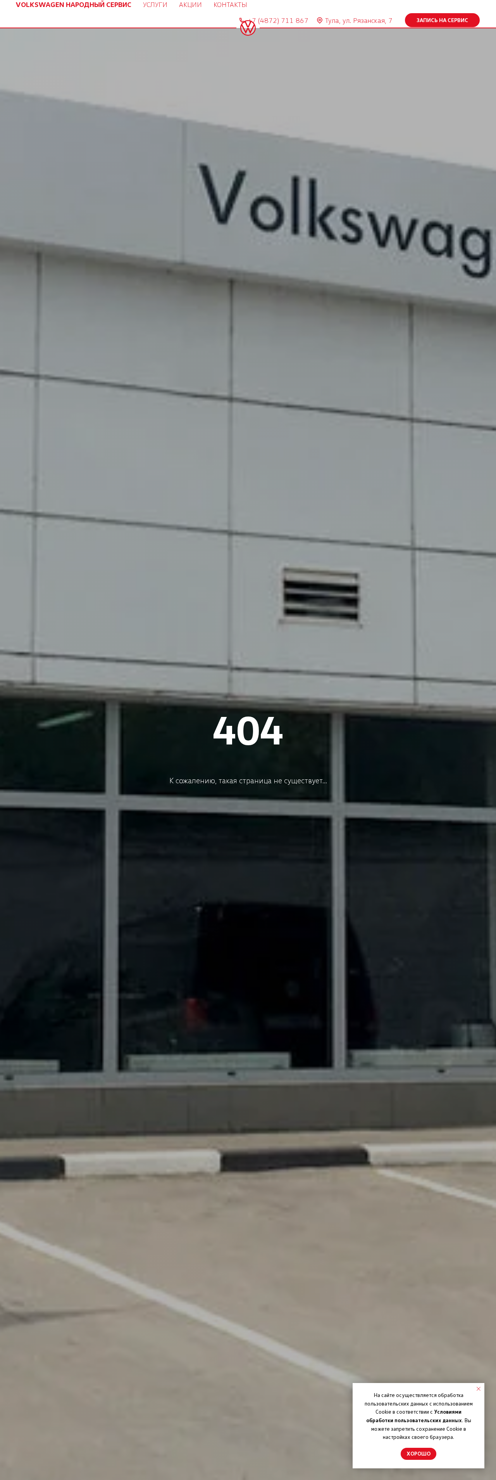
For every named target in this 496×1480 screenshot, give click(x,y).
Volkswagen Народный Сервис (73, 4)
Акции (190, 4)
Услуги (155, 4)
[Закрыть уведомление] (478, 1389)
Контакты (230, 4)
